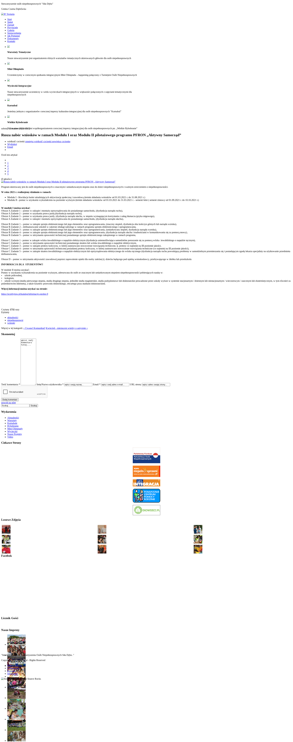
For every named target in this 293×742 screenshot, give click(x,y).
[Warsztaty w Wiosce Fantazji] (16, 719)
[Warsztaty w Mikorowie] (16, 708)
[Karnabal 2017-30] (102, 553)
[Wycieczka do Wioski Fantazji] (16, 698)
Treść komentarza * (10, 384)
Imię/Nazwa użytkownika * (50, 384)
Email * (96, 384)
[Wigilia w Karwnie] (16, 740)
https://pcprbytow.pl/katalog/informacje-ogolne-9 (24, 294)
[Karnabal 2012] (16, 687)
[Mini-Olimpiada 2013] (16, 730)
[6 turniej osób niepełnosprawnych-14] (6, 533)
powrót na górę (8, 402)
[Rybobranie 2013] (16, 644)
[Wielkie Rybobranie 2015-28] (198, 533)
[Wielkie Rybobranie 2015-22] (6, 553)
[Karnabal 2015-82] (102, 533)
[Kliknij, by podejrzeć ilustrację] (58, 181)
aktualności (12, 317)
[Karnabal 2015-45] (198, 553)
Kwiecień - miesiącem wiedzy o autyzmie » (67, 328)
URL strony (135, 384)
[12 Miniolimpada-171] (198, 543)
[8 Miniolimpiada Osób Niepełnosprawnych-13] (6, 543)
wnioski (11, 323)
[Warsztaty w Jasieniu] (16, 676)
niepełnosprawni (15, 320)
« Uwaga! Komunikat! (34, 328)
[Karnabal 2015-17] (102, 543)
